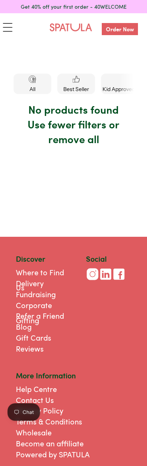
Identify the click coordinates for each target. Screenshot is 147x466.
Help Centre (36, 389)
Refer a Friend (40, 315)
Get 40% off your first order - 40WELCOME (74, 6)
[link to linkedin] (105, 280)
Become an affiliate (50, 443)
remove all (73, 138)
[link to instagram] (92, 280)
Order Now (120, 29)
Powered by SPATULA (53, 454)
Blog (24, 326)
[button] (8, 27)
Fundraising (36, 294)
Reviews (30, 348)
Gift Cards (33, 337)
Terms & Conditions (49, 421)
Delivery (30, 283)
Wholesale (34, 432)
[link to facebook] (119, 280)
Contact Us (35, 400)
